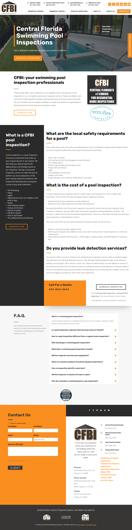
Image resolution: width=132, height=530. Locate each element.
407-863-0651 (59, 289)
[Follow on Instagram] (117, 4)
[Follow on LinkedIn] (125, 4)
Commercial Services (57, 11)
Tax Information (91, 525)
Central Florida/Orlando (114, 425)
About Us (97, 11)
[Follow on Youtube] (129, 4)
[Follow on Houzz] (121, 4)
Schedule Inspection (28, 58)
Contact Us (110, 11)
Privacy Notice (80, 525)
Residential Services (35, 11)
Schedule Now (24, 112)
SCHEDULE (124, 11)
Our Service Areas (108, 475)
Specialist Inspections (79, 11)
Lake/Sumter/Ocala (112, 442)
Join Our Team (107, 480)
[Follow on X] (113, 4)
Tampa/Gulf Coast (112, 450)
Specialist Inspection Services (106, 28)
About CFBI (105, 472)
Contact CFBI (106, 477)
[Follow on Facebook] (109, 4)
